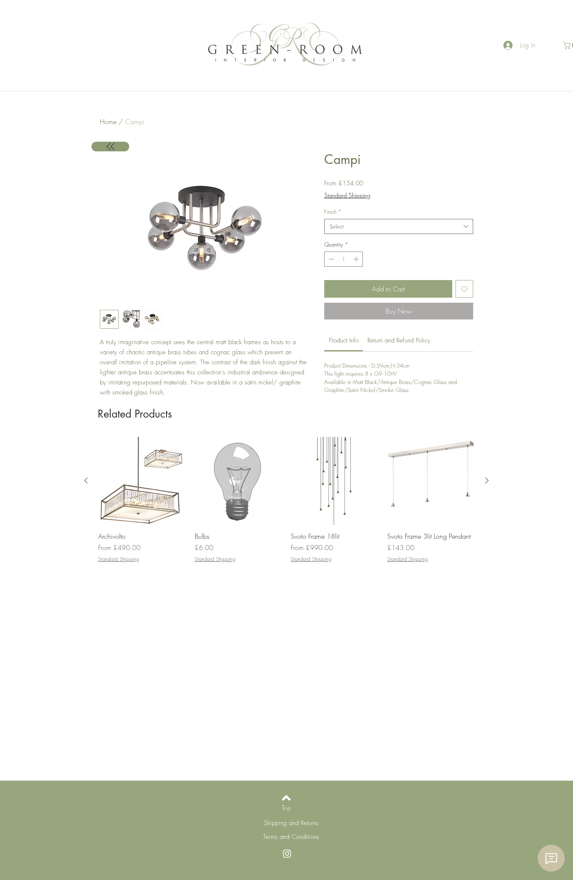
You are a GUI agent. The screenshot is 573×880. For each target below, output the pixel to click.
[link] (344, 340)
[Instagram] (286, 853)
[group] (286, 499)
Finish (332, 211)
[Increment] (357, 259)
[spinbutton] (344, 259)
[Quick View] (142, 481)
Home (108, 121)
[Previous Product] (86, 480)
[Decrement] (331, 259)
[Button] (110, 146)
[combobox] (398, 226)
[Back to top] (286, 798)
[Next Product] (487, 480)
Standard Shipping (347, 195)
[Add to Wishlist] (464, 289)
